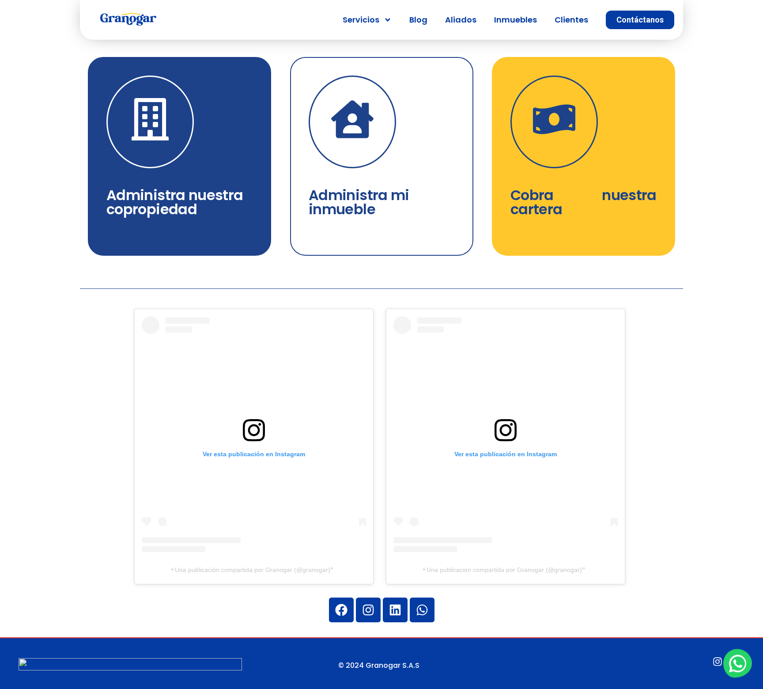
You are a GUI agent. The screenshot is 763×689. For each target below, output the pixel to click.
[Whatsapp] (422, 610)
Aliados (460, 19)
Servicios (361, 19)
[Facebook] (341, 610)
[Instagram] (368, 610)
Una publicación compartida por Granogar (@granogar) (252, 569)
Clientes (571, 19)
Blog (418, 19)
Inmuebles (515, 19)
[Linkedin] (395, 610)
